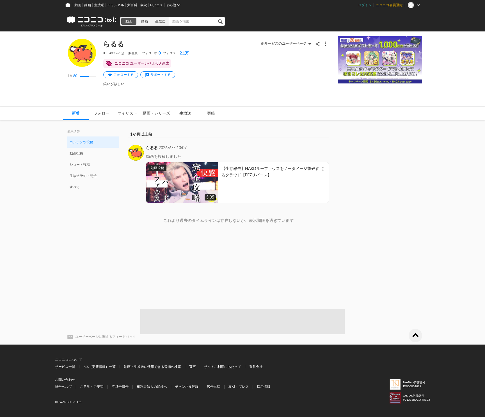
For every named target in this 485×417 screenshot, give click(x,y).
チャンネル (115, 5)
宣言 (192, 366)
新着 (76, 113)
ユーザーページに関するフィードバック (105, 336)
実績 (211, 113)
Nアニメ (156, 5)
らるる (152, 148)
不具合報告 (120, 386)
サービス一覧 (65, 366)
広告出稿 (213, 386)
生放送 (99, 5)
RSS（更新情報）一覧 (99, 366)
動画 (77, 5)
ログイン (365, 5)
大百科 (132, 5)
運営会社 (256, 366)
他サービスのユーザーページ (284, 43)
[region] (93, 164)
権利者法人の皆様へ (152, 386)
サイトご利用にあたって (222, 366)
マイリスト (127, 113)
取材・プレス (238, 386)
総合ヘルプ (63, 386)
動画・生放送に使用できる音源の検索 (152, 366)
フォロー (101, 113)
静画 (87, 5)
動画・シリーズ (156, 113)
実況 (143, 5)
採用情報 (263, 386)
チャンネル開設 (187, 386)
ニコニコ (92, 21)
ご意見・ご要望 (92, 386)
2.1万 (176, 53)
